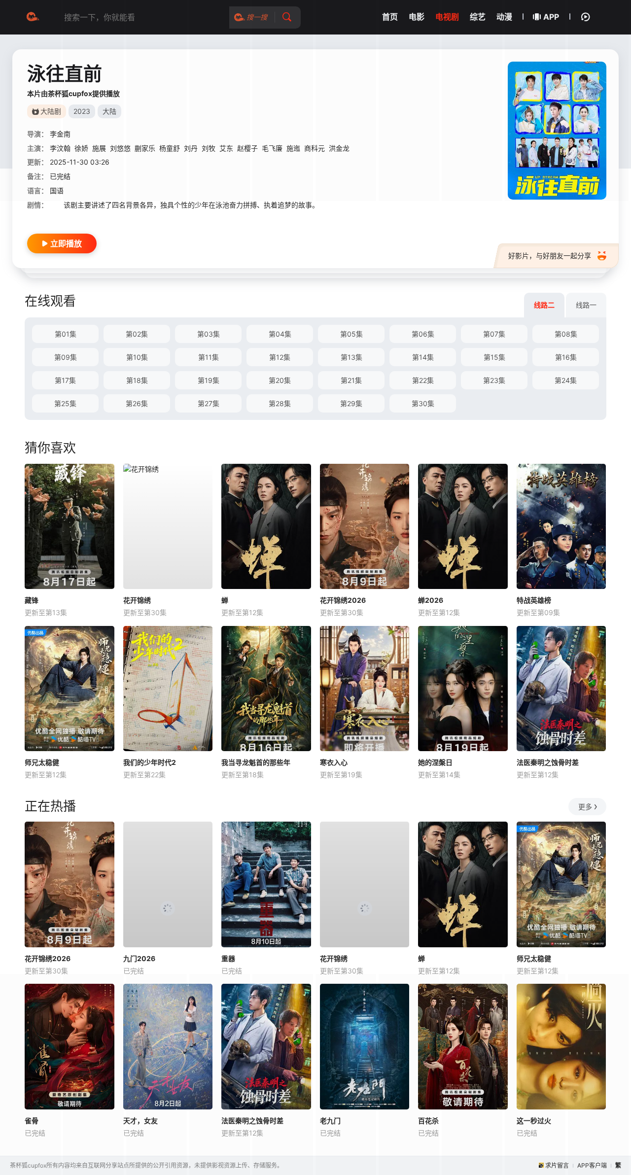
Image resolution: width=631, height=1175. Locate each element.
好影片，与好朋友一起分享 (549, 255)
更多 (585, 806)
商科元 (314, 148)
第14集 (423, 357)
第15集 (494, 357)
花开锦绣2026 (343, 600)
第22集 (423, 380)
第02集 (137, 334)
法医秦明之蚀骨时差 (548, 762)
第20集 (280, 380)
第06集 (423, 334)
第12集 (279, 357)
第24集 (566, 380)
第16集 (566, 357)
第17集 (65, 380)
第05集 (351, 334)
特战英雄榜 (534, 600)
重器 (228, 958)
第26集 (137, 403)
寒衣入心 (334, 762)
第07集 (494, 334)
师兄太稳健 (42, 762)
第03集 (208, 334)
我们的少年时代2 (149, 762)
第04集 (280, 334)
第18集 (137, 380)
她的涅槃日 (435, 762)
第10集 (137, 357)
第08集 (566, 334)
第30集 (423, 403)
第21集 (351, 380)
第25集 (65, 403)
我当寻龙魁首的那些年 (255, 762)
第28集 (280, 403)
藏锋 (31, 600)
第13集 (351, 357)
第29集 (351, 403)
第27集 (208, 403)
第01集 (65, 334)
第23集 (494, 380)
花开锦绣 (137, 600)
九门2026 (139, 958)
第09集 (65, 357)
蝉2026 (430, 600)
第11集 (208, 357)
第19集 (208, 380)
